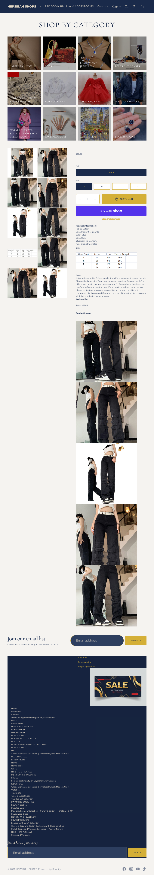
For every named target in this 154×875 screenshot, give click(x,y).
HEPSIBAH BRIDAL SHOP (23, 726)
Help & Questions (86, 666)
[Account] (134, 6)
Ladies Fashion (18, 729)
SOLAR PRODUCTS (20, 820)
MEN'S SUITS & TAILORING (23, 775)
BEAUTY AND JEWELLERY (23, 738)
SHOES (14, 778)
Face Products (18, 760)
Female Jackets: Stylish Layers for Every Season (33, 781)
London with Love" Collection (25, 823)
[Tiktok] (144, 869)
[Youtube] (137, 869)
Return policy (84, 662)
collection (16, 711)
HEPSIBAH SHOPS (26, 869)
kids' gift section (19, 805)
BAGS (14, 720)
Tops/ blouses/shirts (20, 796)
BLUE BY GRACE (19, 757)
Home (14, 708)
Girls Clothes (17, 723)
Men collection (18, 732)
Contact (15, 714)
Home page (17, 766)
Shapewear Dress (19, 814)
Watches (15, 790)
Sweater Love (17, 808)
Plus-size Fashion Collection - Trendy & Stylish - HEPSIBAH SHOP (42, 811)
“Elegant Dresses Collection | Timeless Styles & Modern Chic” (40, 754)
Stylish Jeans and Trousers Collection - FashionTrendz (37, 829)
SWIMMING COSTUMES (22, 802)
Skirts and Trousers (20, 835)
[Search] (126, 6)
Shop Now (136, 640)
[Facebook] (124, 869)
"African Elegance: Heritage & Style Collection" (33, 717)
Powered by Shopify (49, 869)
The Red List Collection (22, 799)
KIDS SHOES (17, 784)
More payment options (111, 219)
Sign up (137, 852)
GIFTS (14, 769)
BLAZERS (15, 741)
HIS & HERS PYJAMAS (21, 772)
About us (82, 657)
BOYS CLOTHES (18, 735)
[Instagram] (131, 869)
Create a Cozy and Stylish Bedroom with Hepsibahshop (37, 826)
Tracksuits (16, 793)
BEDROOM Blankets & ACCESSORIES (29, 744)
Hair (13, 751)
